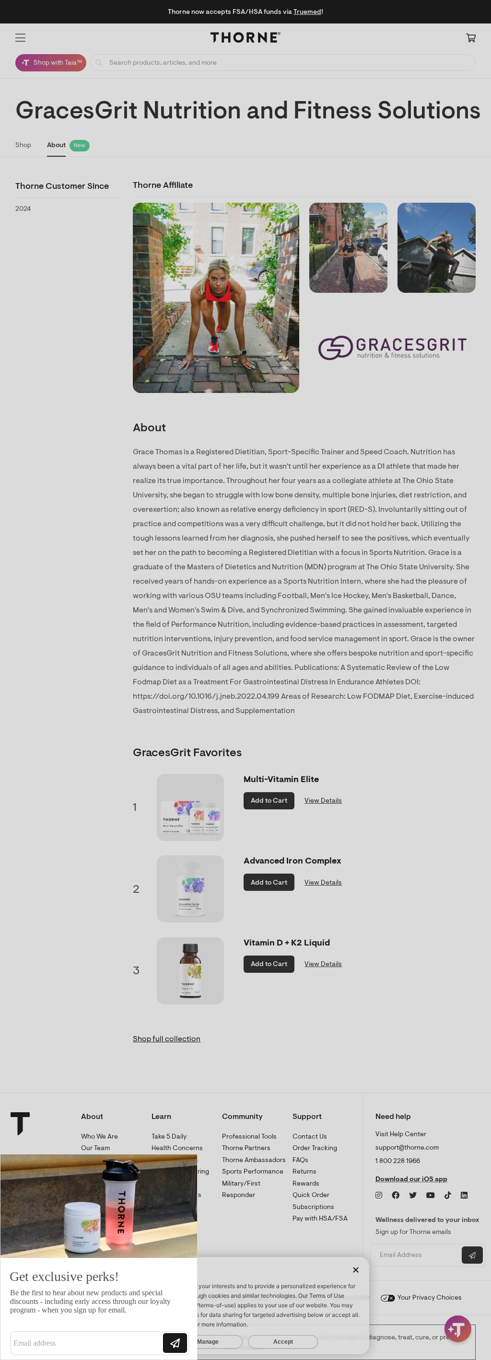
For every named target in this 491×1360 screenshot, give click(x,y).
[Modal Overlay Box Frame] (99, 1257)
